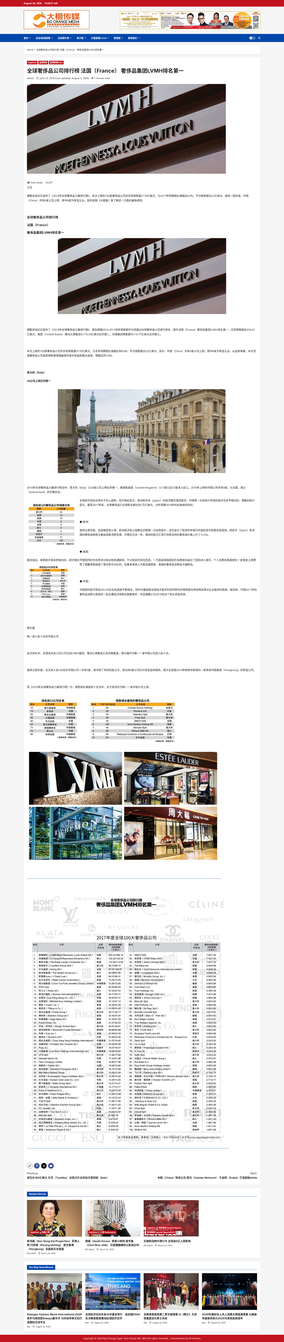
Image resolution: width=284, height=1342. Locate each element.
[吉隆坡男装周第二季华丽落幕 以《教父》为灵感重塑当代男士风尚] (171, 1291)
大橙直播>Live (98, 38)
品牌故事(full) (56, 62)
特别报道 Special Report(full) (161, 1232)
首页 (26, 38)
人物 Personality (108, 1232)
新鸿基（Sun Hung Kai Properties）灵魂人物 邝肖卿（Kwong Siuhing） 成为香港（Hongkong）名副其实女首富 (53, 1245)
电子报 (80, 38)
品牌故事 (43, 62)
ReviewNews (178, 1338)
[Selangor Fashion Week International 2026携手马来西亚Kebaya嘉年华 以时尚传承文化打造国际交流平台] (54, 1291)
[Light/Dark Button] (252, 38)
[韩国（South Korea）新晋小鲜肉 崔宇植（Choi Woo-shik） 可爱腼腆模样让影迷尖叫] (112, 1218)
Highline (32, 62)
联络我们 (132, 38)
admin (30, 78)
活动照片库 (63, 38)
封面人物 (46, 1232)
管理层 (117, 38)
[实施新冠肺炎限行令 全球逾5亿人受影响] (171, 1218)
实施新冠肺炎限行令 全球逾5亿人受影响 (167, 1241)
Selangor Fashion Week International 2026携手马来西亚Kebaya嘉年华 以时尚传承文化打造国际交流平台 (54, 1318)
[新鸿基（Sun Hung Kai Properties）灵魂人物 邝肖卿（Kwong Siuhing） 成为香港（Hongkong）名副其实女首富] (54, 1218)
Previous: (68, 1175)
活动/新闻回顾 (43, 38)
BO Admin (31, 1253)
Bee (29, 1326)
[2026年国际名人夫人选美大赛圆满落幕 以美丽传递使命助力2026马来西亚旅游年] (229, 1291)
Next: (207, 1175)
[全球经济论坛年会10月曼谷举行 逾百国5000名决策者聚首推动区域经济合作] (112, 1291)
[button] (259, 38)
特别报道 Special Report (169, 1227)
